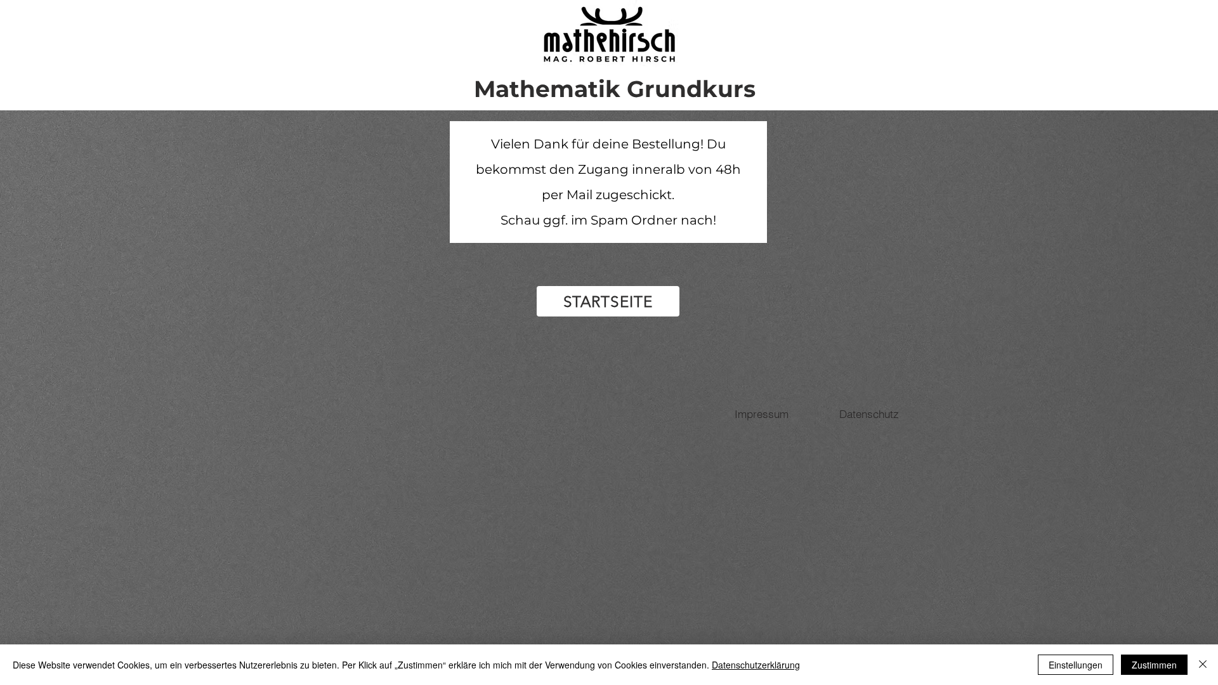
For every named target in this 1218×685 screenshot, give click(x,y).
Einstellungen (1076, 664)
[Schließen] (1202, 665)
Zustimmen (1154, 664)
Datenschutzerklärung (756, 664)
